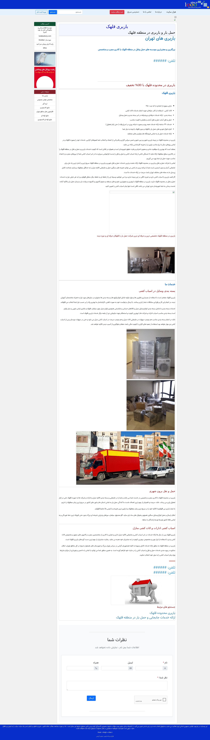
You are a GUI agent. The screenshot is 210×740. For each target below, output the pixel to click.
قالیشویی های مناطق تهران (45, 111)
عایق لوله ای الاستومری (45, 119)
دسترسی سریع (133, 12)
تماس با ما (147, 12)
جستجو (53, 12)
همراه (96, 663)
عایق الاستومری (45, 107)
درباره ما (158, 12)
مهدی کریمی (99, 736)
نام (165, 663)
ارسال (91, 698)
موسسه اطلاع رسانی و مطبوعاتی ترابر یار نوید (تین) (45, 30)
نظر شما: (162, 678)
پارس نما (45, 96)
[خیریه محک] (45, 59)
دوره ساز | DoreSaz (45, 40)
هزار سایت (171, 12)
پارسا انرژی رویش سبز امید (44, 44)
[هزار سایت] (197, 4)
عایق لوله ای (45, 115)
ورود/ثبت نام (41, 12)
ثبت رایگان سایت (117, 12)
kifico (45, 48)
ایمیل (130, 663)
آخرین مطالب (45, 24)
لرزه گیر (45, 104)
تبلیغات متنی (45, 92)
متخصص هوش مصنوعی (44, 100)
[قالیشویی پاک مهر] (45, 77)
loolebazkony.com (45, 36)
